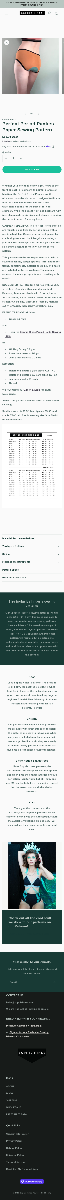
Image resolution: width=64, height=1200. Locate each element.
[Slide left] (25, 113)
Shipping (6, 141)
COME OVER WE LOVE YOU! (29, 933)
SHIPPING (11, 1100)
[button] (6, 13)
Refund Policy (14, 1148)
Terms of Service (15, 1162)
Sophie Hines (26, 1193)
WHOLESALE (13, 1107)
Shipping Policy (15, 1155)
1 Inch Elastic (32, 389)
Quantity (6, 152)
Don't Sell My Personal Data (22, 1169)
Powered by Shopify (42, 1193)
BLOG (9, 1093)
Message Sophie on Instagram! (24, 1025)
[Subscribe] (54, 982)
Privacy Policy (14, 1141)
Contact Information (17, 1134)
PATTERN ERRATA (16, 1114)
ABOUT (10, 1086)
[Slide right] (38, 113)
